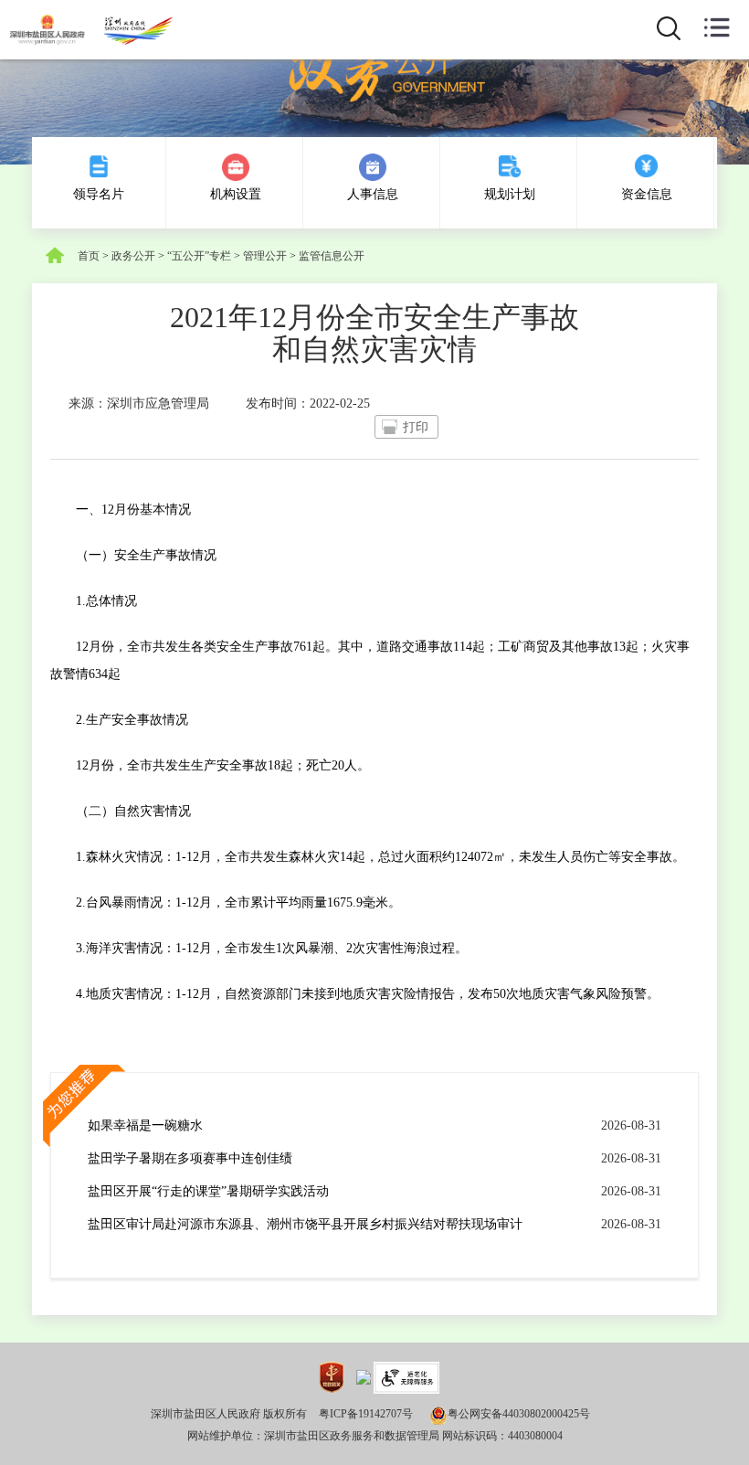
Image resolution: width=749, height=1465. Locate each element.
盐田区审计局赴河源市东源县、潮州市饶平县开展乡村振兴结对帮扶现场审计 (305, 1224)
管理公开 (265, 255)
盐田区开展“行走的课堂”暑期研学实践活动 (208, 1191)
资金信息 (646, 194)
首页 (89, 255)
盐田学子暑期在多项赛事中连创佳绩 (190, 1158)
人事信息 (372, 194)
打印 (415, 427)
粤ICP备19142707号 (366, 1413)
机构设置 (235, 194)
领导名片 (98, 194)
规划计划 (509, 194)
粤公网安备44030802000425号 (519, 1413)
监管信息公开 (331, 255)
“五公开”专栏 (199, 255)
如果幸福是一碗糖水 (145, 1125)
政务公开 (133, 255)
